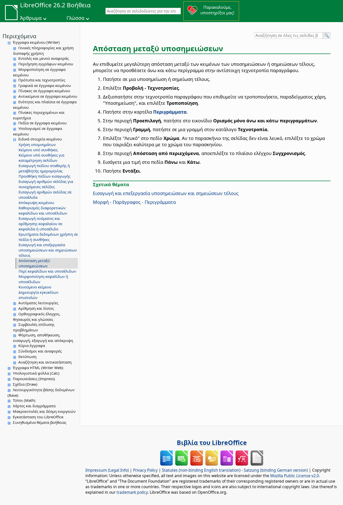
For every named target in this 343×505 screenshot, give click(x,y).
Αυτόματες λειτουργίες (38, 302)
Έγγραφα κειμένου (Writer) (36, 42)
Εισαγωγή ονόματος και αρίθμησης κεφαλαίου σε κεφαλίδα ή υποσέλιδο (40, 223)
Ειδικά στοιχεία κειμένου (40, 138)
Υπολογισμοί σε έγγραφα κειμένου (37, 131)
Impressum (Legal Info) (107, 470)
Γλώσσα (75, 18)
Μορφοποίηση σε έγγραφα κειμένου (39, 72)
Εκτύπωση (27, 356)
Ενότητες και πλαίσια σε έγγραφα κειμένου (45, 104)
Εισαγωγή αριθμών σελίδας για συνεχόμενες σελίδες (46, 184)
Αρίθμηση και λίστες (36, 308)
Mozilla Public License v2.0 (294, 475)
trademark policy (132, 492)
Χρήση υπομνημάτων (37, 144)
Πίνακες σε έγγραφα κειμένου (44, 90)
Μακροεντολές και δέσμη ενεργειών (44, 411)
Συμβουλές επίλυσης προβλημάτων (33, 327)
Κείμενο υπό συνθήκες (38, 149)
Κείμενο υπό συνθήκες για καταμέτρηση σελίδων (41, 158)
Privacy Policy (145, 470)
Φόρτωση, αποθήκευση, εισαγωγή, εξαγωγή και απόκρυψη (43, 337)
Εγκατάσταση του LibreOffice (38, 416)
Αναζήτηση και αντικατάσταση (45, 362)
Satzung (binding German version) (276, 470)
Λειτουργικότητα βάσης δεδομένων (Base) (41, 392)
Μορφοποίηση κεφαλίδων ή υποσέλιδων (43, 279)
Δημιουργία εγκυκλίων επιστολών (38, 295)
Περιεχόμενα (19, 36)
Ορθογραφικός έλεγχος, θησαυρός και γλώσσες (36, 316)
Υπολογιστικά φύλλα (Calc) (36, 373)
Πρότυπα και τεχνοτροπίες (41, 79)
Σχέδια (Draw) (25, 384)
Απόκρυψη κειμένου (36, 202)
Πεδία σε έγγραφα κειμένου (42, 122)
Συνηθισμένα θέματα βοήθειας (39, 422)
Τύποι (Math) (24, 400)
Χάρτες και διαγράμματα (34, 405)
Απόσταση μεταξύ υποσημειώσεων (34, 263)
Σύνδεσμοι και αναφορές (40, 351)
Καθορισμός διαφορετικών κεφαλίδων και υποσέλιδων (43, 210)
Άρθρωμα (31, 18)
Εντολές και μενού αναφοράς (43, 58)
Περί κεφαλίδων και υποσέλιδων (47, 271)
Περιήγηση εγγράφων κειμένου (45, 63)
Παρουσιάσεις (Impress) (34, 378)
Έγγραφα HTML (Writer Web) (38, 367)
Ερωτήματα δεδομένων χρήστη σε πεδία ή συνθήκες (48, 237)
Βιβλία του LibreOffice (212, 442)
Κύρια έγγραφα (31, 345)
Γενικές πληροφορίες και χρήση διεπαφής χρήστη (43, 50)
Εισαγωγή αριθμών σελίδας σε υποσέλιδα (45, 194)
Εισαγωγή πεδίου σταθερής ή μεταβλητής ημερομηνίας (44, 168)
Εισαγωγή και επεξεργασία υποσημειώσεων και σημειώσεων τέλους (48, 250)
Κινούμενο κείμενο (35, 286)
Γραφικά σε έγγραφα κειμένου (44, 85)
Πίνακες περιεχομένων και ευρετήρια (39, 115)
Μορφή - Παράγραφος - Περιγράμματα (134, 202)
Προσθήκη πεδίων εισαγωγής (44, 176)
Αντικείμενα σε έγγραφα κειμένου (47, 96)
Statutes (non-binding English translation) (201, 470)
